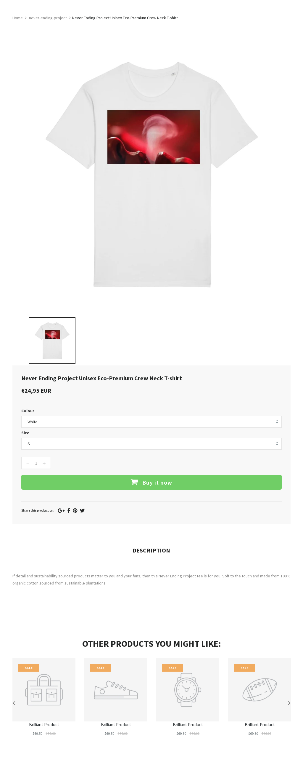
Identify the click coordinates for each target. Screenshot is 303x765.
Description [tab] (151, 550)
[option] (52, 340)
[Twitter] (82, 510)
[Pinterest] (75, 510)
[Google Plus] (61, 510)
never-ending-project (48, 17)
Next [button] (289, 703)
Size (25, 432)
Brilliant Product (44, 724)
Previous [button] (14, 703)
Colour (27, 410)
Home (17, 17)
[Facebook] (68, 510)
